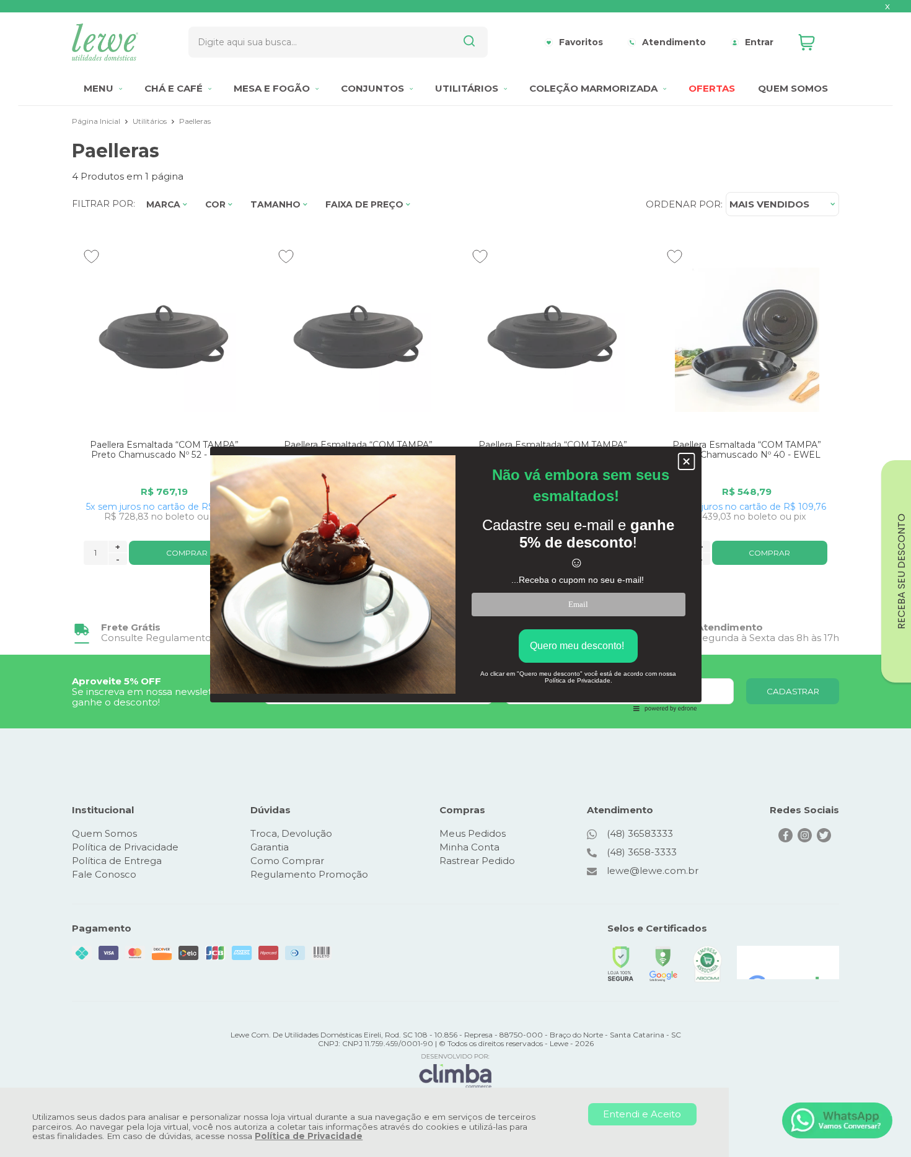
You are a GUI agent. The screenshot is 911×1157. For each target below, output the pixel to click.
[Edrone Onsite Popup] (455, 578)
